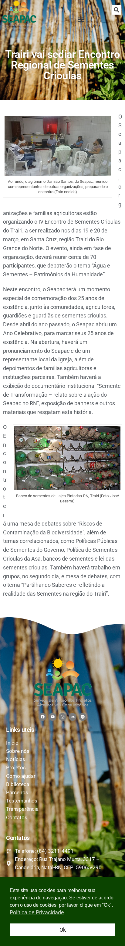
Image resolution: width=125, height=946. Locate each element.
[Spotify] (82, 717)
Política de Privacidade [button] (37, 912)
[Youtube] (52, 717)
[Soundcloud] (72, 717)
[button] (116, 10)
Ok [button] (62, 930)
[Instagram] (62, 717)
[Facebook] (42, 717)
